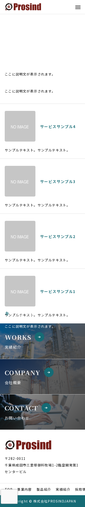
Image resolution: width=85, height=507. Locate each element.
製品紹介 (44, 489)
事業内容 (24, 489)
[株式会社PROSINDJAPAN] (23, 7)
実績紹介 (63, 489)
